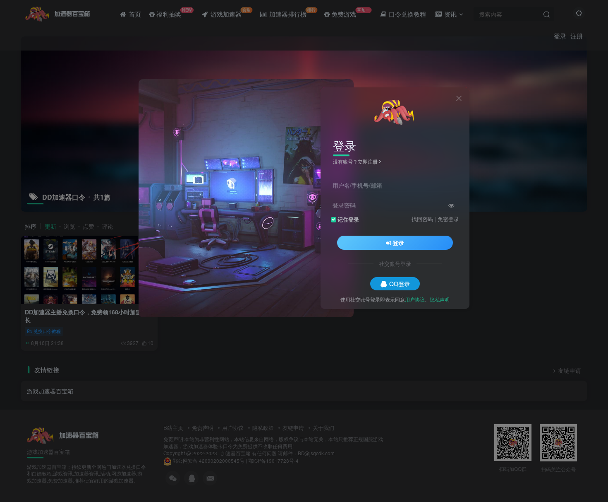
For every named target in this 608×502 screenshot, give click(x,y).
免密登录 (448, 218)
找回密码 (422, 218)
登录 (398, 242)
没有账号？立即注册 (355, 161)
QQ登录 (399, 283)
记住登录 (348, 219)
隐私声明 (440, 298)
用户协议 (415, 298)
